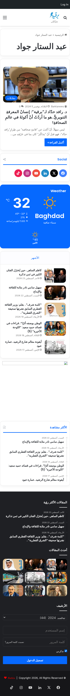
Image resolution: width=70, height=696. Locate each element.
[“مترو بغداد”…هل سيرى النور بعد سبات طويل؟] (13, 577)
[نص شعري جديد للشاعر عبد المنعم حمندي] (57, 590)
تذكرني (60, 651)
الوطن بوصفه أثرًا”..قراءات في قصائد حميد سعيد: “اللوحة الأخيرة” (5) (24, 327)
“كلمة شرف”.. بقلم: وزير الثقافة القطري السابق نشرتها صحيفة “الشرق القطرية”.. (23, 309)
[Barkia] (54, 17)
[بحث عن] (65, 18)
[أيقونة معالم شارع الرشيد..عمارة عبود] (55, 347)
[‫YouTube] (36, 173)
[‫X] (54, 173)
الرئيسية (60, 34)
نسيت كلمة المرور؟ (14, 642)
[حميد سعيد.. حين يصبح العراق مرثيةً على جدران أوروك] (13, 590)
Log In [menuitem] (64, 4)
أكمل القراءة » (55, 142)
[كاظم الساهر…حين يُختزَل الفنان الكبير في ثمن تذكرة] (55, 275)
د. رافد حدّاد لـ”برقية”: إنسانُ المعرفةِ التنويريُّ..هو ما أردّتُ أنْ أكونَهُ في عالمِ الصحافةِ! (36, 117)
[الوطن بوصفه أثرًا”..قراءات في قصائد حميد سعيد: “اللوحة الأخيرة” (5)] (55, 328)
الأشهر (35, 258)
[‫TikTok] (18, 173)
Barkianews (57, 106)
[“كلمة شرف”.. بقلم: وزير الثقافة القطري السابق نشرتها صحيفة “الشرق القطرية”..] (55, 310)
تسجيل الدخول (35, 660)
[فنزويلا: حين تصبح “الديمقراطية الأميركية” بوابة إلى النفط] (35, 590)
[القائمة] (5, 18)
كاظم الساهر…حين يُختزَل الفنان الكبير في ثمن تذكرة (24, 272)
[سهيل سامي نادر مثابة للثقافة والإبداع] (55, 292)
